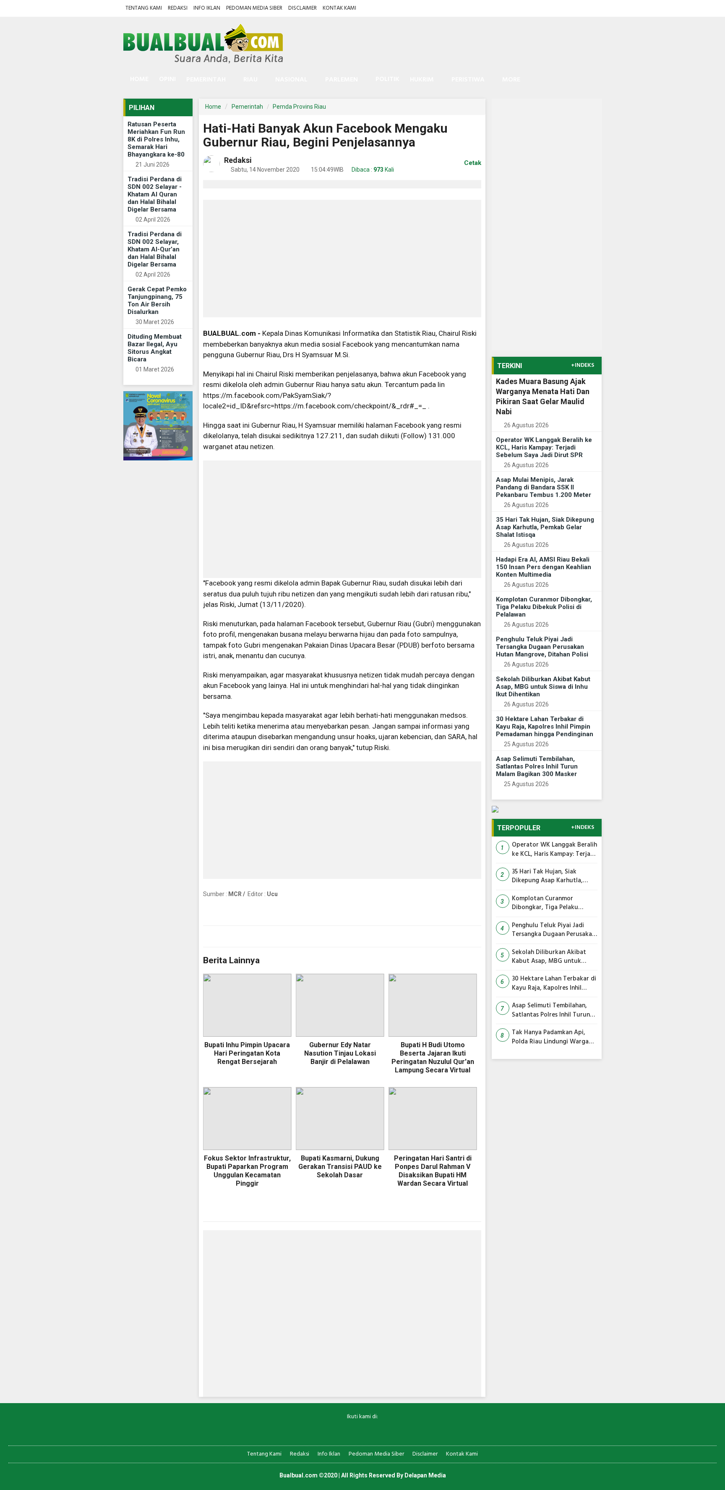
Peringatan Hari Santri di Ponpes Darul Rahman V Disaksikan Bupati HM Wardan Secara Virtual (433, 1170)
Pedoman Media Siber (254, 8)
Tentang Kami (143, 8)
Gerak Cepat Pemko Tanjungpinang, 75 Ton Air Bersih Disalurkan (157, 300)
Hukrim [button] (422, 79)
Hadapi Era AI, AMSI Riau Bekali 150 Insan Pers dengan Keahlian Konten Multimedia (543, 567)
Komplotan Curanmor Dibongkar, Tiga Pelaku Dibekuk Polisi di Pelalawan (544, 607)
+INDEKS (582, 365)
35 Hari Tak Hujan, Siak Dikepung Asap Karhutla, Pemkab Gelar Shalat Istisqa (545, 527)
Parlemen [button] (341, 79)
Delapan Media (425, 1475)
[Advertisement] (342, 258)
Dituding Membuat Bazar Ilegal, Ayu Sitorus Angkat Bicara (155, 348)
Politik (387, 79)
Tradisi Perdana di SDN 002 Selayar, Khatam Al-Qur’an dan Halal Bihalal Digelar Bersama (155, 249)
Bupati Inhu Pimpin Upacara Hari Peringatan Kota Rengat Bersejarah (247, 1053)
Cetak (471, 163)
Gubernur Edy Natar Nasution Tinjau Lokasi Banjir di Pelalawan (340, 1053)
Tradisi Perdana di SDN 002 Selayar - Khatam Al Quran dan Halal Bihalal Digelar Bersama (155, 194)
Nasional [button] (291, 79)
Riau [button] (250, 79)
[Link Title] (333, 1430)
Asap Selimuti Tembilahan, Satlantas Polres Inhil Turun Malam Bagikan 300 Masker (537, 766)
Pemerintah (247, 106)
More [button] (511, 79)
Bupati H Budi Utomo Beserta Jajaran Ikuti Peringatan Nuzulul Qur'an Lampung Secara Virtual (432, 1057)
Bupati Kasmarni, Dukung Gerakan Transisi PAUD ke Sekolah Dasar (340, 1166)
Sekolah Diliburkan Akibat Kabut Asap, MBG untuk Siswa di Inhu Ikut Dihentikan (543, 686)
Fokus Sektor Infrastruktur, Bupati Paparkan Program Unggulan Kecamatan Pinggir (247, 1170)
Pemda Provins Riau (299, 106)
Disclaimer (302, 8)
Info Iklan (206, 8)
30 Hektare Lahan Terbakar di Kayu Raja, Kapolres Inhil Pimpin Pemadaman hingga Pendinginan (544, 726)
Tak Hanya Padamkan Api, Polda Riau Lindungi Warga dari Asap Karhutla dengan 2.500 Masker (550, 1037)
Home (138, 79)
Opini (167, 79)
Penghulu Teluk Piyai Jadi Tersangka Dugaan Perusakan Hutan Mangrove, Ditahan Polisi (542, 646)
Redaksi (178, 8)
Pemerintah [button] (206, 79)
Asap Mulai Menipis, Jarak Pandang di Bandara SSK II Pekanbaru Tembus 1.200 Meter (543, 487)
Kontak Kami (339, 8)
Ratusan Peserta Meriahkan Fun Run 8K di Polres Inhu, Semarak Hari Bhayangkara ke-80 (156, 139)
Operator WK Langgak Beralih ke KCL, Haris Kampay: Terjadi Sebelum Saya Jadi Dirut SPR (544, 447)
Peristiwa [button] (468, 79)
